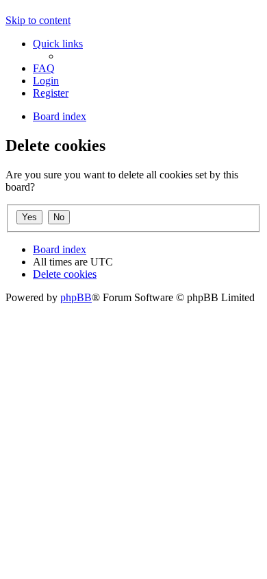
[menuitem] (44, 68)
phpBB (76, 297)
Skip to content (38, 20)
